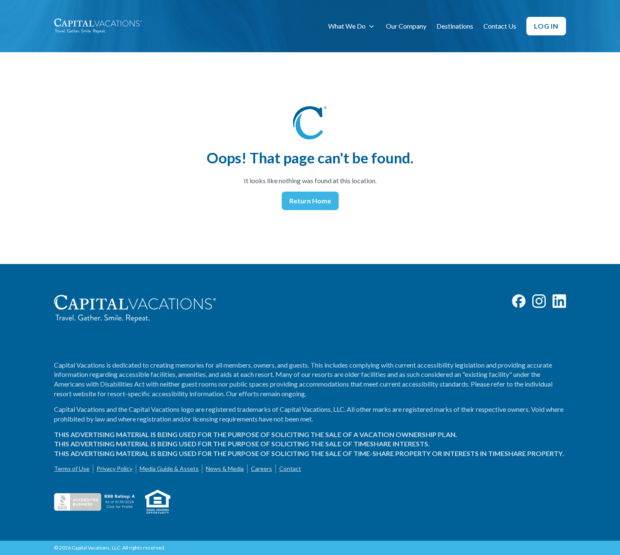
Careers (261, 468)
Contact (290, 468)
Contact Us (499, 26)
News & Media (225, 468)
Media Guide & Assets (169, 468)
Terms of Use (71, 468)
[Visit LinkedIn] (559, 301)
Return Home (310, 201)
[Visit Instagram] (539, 301)
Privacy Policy (114, 468)
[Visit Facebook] (519, 301)
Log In (546, 26)
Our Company (406, 26)
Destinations (455, 26)
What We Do (347, 26)
